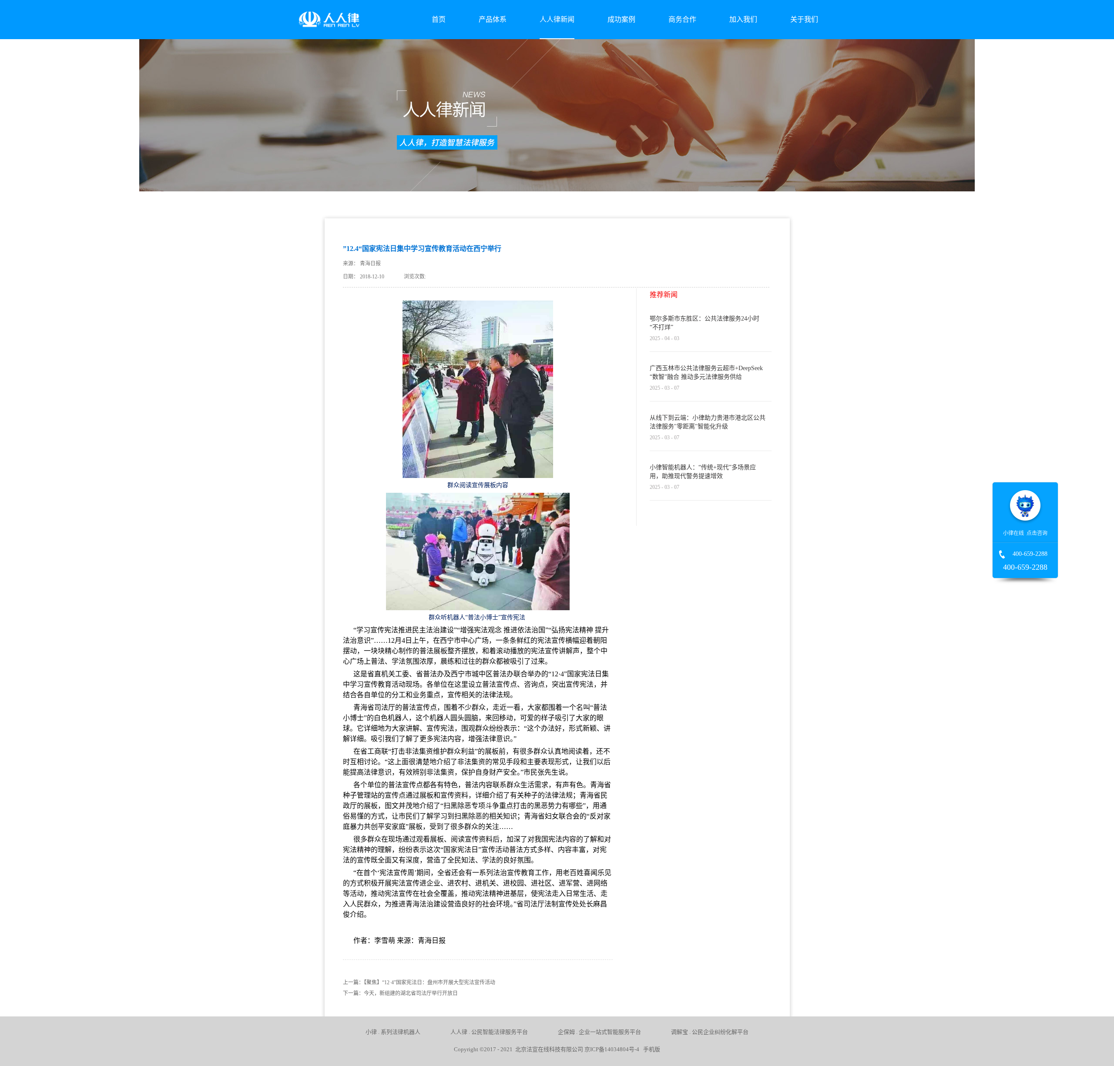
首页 (439, 19)
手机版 (650, 1049)
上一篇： (419, 982)
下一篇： (400, 993)
